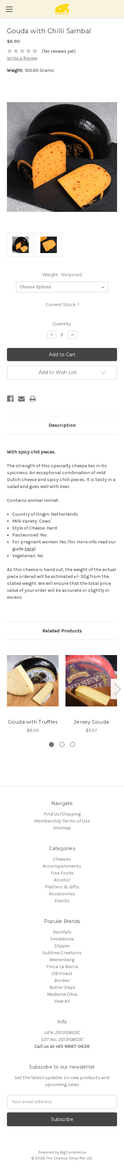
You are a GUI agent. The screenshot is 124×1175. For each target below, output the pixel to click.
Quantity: (62, 323)
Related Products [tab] (62, 631)
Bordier (62, 980)
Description (62, 425)
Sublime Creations (62, 953)
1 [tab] (51, 744)
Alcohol (62, 880)
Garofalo (62, 932)
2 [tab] (62, 744)
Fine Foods (62, 873)
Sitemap (62, 828)
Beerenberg (62, 959)
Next (117, 689)
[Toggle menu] (9, 9)
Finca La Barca (62, 966)
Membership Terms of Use (62, 821)
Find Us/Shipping (62, 814)
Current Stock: (62, 304)
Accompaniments (62, 866)
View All (62, 1001)
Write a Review (22, 58)
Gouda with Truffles (33, 722)
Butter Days (62, 987)
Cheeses (62, 859)
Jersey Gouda (91, 722)
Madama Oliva (62, 994)
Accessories (62, 894)
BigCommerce (73, 1152)
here (29, 549)
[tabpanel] (33, 690)
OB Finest (62, 973)
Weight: (62, 274)
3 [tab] (72, 744)
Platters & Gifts (62, 887)
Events (62, 900)
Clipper (62, 946)
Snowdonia (62, 939)
